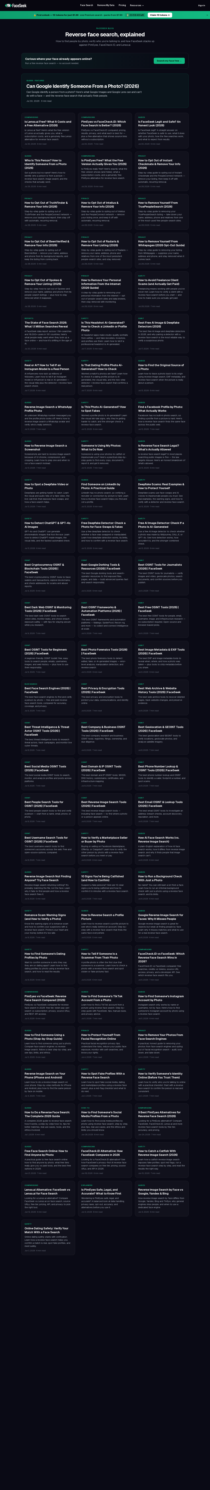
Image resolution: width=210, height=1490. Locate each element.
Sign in (201, 5)
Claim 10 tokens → (160, 15)
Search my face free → (169, 60)
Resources (135, 5)
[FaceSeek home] (15, 5)
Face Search (86, 5)
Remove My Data (105, 5)
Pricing (122, 5)
